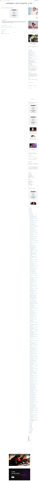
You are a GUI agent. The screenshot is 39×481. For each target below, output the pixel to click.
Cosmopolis (29, 57)
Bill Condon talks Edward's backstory (34, 225)
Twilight (29, 63)
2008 (29, 433)
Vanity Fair (29, 70)
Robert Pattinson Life (19, 3)
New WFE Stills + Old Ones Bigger (33, 409)
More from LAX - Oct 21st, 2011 (33, 355)
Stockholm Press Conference (33, 268)
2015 (29, 208)
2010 (29, 431)
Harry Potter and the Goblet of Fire (32, 69)
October (31, 215)
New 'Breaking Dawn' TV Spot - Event (34, 419)
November (31, 214)
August (30, 423)
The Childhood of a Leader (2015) (32, 52)
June (30, 425)
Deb (28, 437)
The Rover (29, 55)
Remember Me (30, 79)
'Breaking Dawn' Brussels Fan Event (34, 302)
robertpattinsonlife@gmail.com (31, 156)
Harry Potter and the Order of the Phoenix (32, 66)
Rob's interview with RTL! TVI (33, 301)
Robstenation (5, 25)
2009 (29, 432)
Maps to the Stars (30, 54)
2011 (29, 212)
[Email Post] (10, 26)
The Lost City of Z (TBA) (31, 51)
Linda (29, 439)
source (2, 25)
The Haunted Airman (30, 68)
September (31, 422)
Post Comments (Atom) (6, 33)
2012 (29, 211)
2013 (29, 210)
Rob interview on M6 (32, 321)
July (30, 424)
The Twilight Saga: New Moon (31, 62)
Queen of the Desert (30, 53)
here (34, 32)
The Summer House (30, 65)
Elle (28, 438)
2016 (29, 207)
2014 (29, 209)
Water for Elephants (30, 60)
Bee (28, 436)
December (31, 213)
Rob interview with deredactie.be (33, 300)
